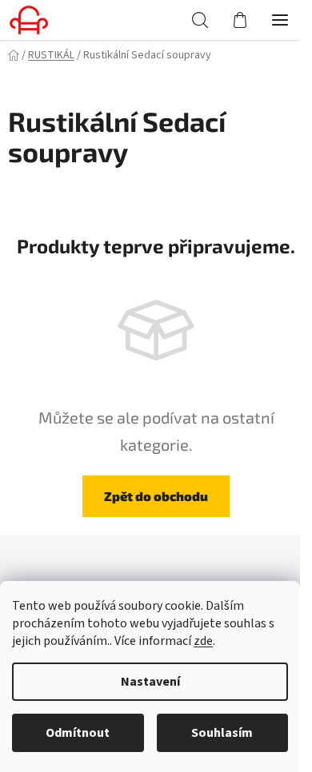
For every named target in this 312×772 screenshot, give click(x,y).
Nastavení (150, 681)
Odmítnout (78, 733)
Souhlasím (222, 733)
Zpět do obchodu (156, 495)
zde (203, 641)
